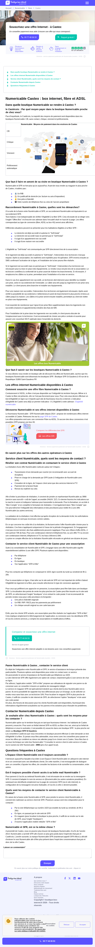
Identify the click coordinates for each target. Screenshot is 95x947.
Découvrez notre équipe (41, 883)
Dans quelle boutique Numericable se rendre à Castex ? (33, 72)
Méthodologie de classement (43, 888)
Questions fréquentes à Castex (23, 86)
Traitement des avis (40, 890)
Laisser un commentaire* (14, 847)
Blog (35, 892)
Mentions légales (39, 886)
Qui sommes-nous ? (40, 881)
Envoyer (47, 863)
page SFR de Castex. (49, 417)
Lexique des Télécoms (41, 896)
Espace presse (38, 894)
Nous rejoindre (38, 897)
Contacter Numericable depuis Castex (25, 82)
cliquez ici (77, 868)
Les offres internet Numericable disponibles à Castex (32, 75)
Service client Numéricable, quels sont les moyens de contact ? (36, 79)
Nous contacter (38, 884)
